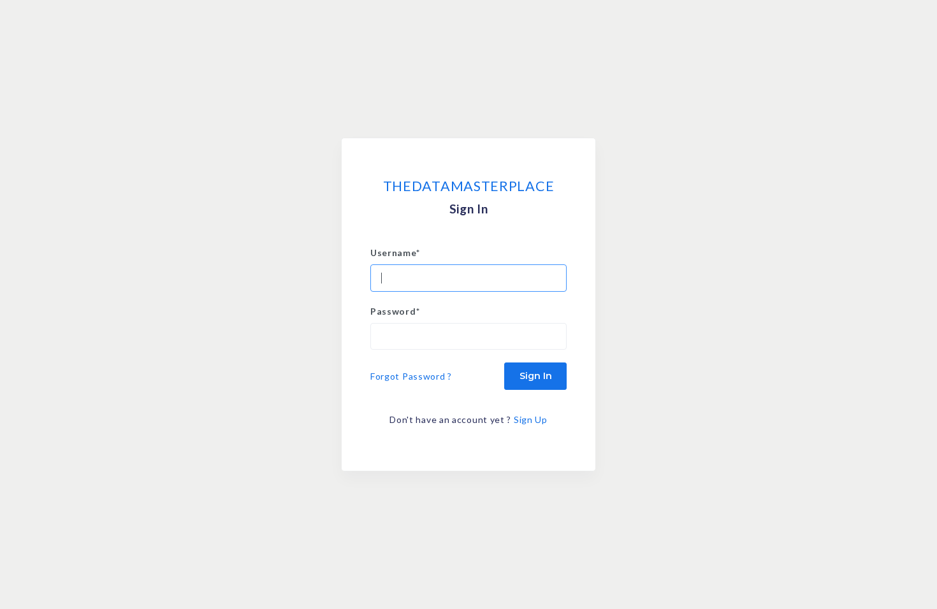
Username (394, 252)
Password (394, 311)
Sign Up (531, 419)
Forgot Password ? (411, 376)
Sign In (535, 376)
